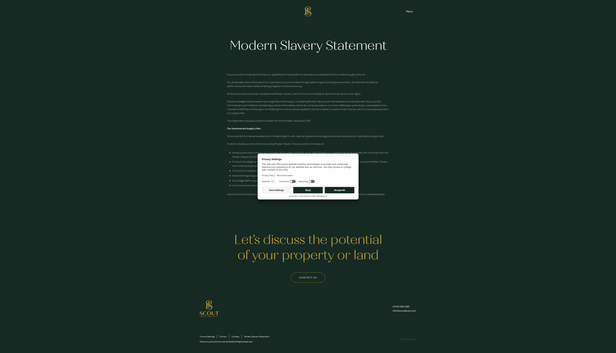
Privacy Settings (207, 336)
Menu (409, 11)
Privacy (223, 336)
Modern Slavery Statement (256, 336)
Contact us (308, 277)
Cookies (235, 336)
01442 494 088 (401, 306)
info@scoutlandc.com (404, 310)
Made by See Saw (408, 339)
